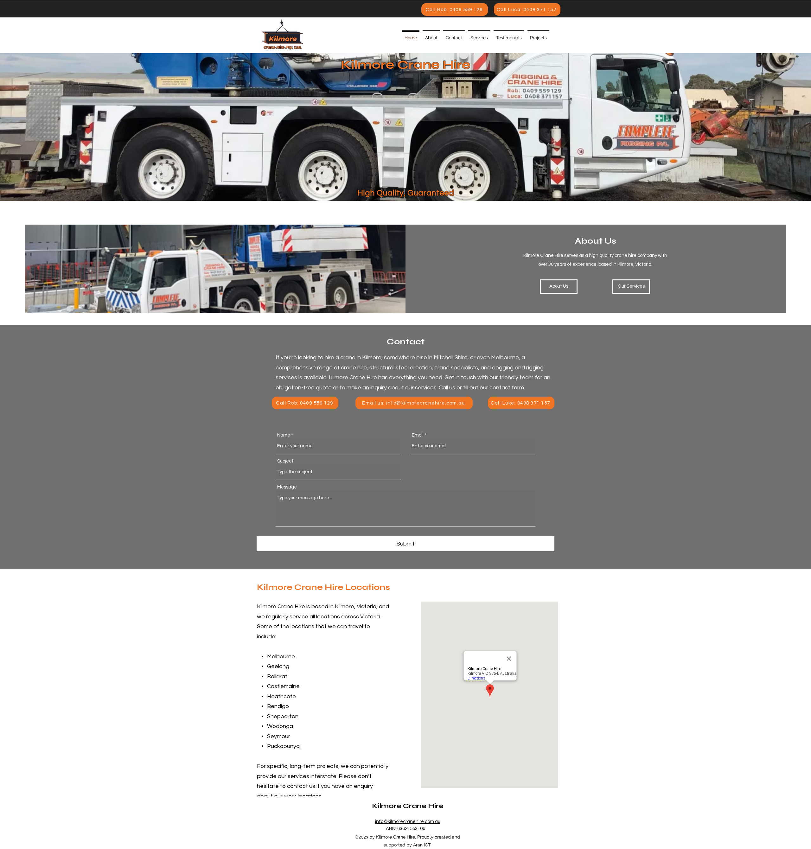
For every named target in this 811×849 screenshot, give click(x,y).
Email (418, 435)
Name (283, 435)
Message (287, 487)
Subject (285, 461)
